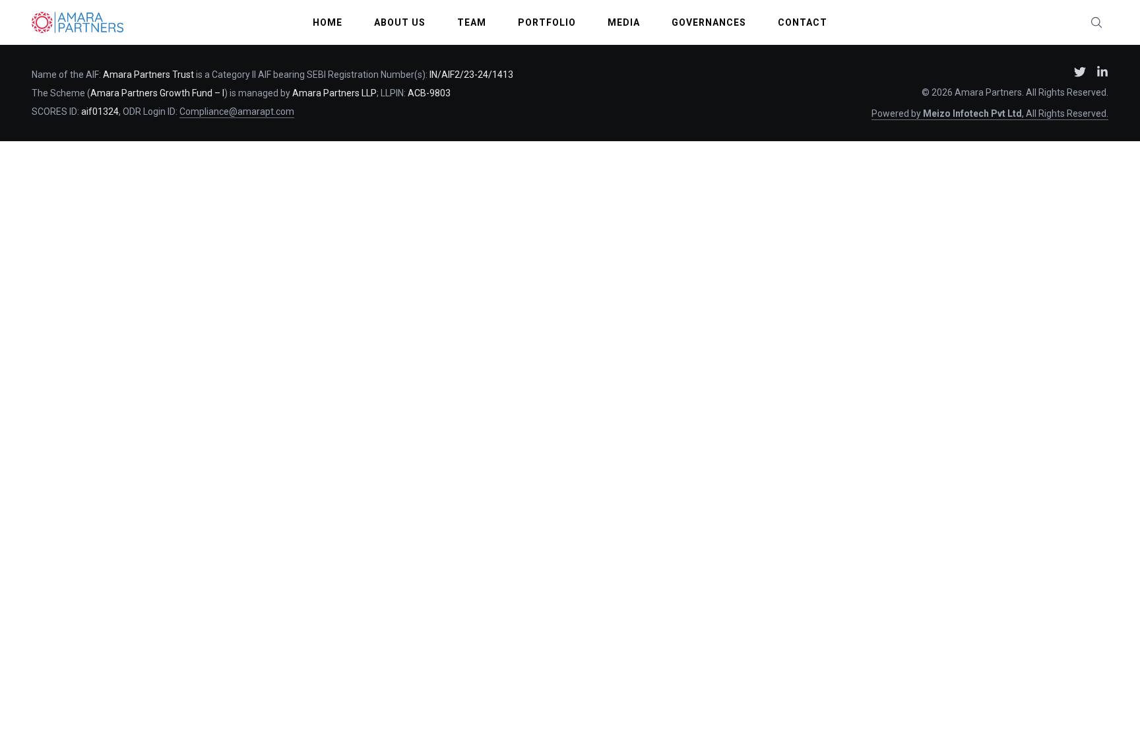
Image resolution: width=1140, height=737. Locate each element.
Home (327, 22)
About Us (400, 22)
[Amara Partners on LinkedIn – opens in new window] (1102, 72)
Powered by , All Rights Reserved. (989, 113)
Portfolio (547, 22)
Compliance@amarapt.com (236, 111)
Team (471, 22)
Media (624, 22)
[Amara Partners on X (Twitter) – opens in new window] (1080, 72)
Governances (709, 22)
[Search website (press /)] (1096, 22)
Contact (802, 22)
